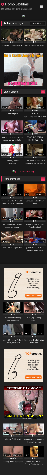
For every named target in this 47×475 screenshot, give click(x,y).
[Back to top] (39, 467)
